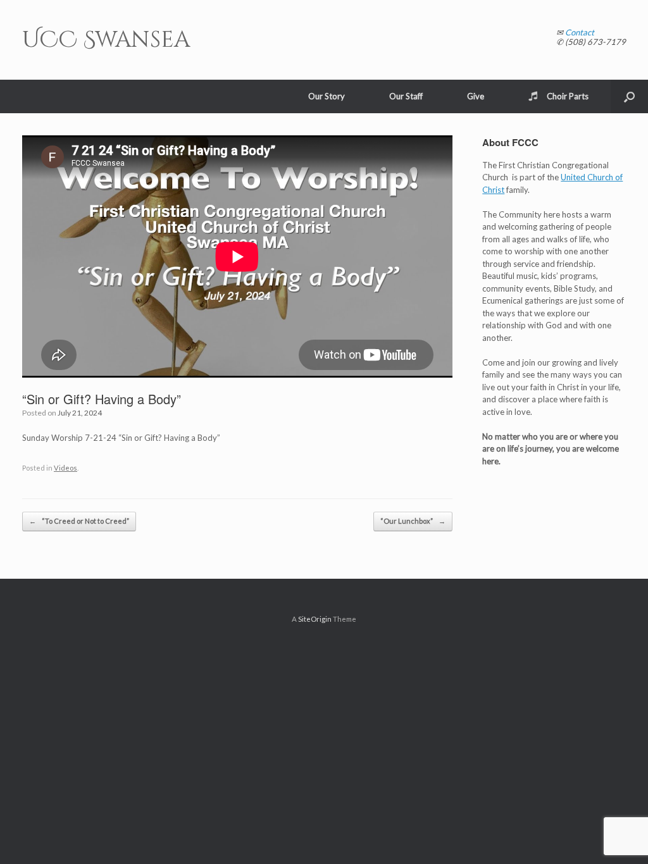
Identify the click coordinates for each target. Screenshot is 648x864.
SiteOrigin (315, 619)
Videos (65, 468)
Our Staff (406, 96)
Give (475, 96)
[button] (629, 96)
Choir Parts (568, 96)
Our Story (326, 96)
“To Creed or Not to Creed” (79, 521)
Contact (579, 32)
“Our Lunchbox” (413, 521)
